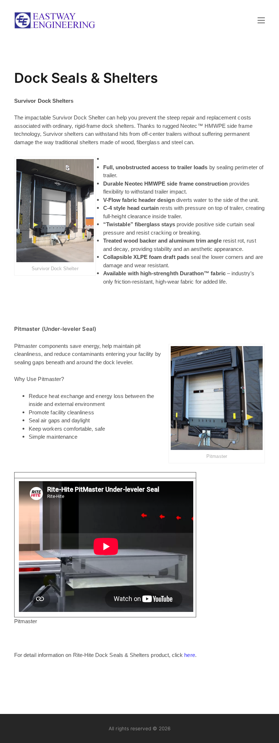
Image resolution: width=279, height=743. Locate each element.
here (189, 655)
